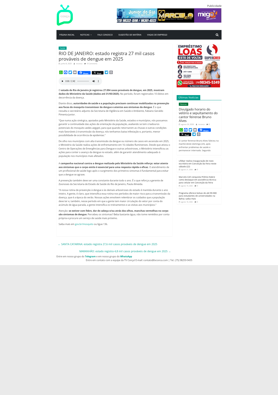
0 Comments (92, 63)
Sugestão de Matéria (129, 34)
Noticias (84, 34)
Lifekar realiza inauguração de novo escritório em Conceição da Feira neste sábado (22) (197, 163)
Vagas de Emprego (157, 34)
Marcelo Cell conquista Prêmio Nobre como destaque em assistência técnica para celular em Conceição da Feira (197, 180)
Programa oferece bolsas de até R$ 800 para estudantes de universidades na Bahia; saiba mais (198, 196)
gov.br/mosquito (84, 224)
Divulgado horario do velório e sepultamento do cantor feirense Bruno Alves (198, 115)
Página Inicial (66, 34)
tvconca (79, 63)
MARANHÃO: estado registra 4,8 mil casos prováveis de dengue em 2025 (125, 251)
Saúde (62, 48)
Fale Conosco (105, 34)
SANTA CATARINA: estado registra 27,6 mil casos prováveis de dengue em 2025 (107, 244)
